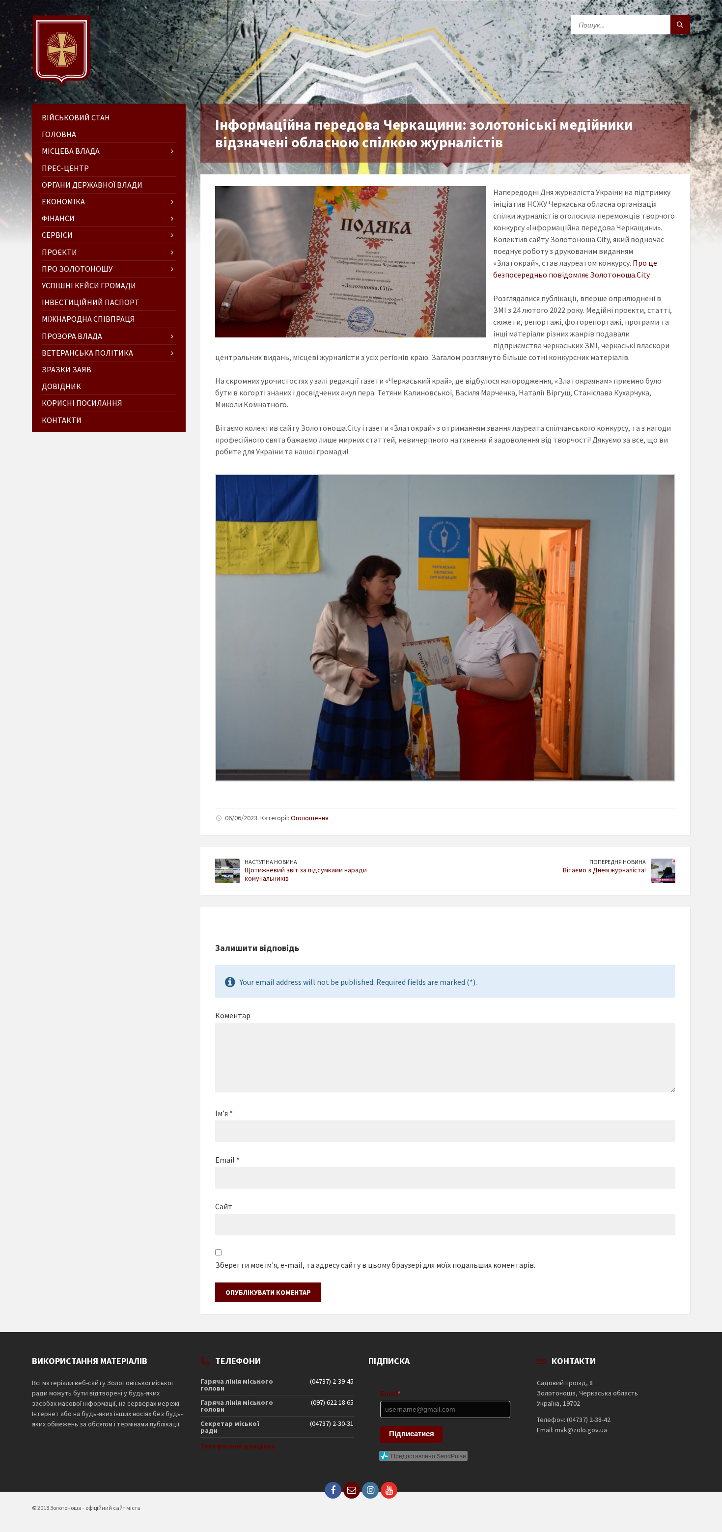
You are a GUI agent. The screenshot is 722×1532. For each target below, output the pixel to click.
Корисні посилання (82, 403)
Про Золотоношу (77, 269)
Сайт (223, 1206)
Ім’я (224, 1113)
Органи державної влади (92, 185)
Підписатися (411, 1433)
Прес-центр (65, 168)
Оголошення (310, 817)
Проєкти (59, 252)
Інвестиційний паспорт (90, 302)
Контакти (62, 420)
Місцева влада (71, 151)
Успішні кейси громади (89, 285)
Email (227, 1160)
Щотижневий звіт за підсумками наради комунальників (306, 874)
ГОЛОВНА (59, 134)
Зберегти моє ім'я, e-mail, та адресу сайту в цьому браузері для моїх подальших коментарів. (375, 1265)
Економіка (63, 201)
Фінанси (58, 218)
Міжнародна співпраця (88, 319)
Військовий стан (76, 117)
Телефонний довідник (238, 1446)
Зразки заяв (66, 369)
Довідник (61, 386)
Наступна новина (271, 861)
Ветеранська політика (87, 353)
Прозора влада (72, 336)
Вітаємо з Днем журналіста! (604, 869)
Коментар (232, 1015)
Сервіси (57, 235)
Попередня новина (617, 861)
